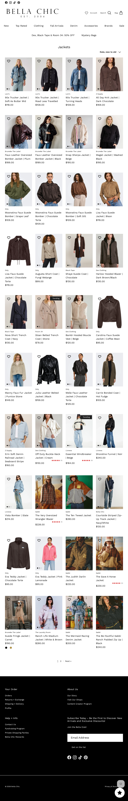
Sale (121, 25)
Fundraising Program (14, 728)
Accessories (91, 25)
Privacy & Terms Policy (114, 786)
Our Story (72, 695)
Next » (68, 661)
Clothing (38, 25)
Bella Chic (15, 786)
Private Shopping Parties (17, 733)
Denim (74, 25)
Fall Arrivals (56, 25)
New (6, 25)
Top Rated (21, 25)
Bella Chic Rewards (14, 737)
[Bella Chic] (32, 13)
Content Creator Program (79, 704)
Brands (108, 25)
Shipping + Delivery (14, 704)
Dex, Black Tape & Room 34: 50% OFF (53, 35)
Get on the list (79, 747)
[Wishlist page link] (86, 12)
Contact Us (10, 724)
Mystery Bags (89, 35)
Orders (8, 695)
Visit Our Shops (74, 700)
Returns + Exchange (14, 700)
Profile (8, 708)
